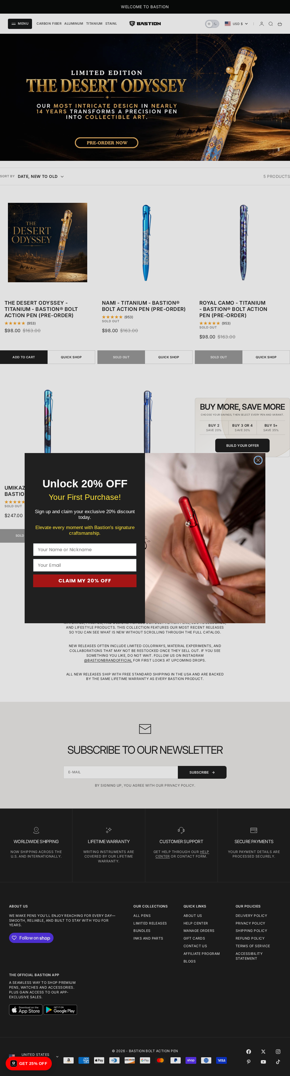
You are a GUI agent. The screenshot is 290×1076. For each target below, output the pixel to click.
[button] (29, 1063)
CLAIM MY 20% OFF (84, 580)
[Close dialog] (258, 460)
